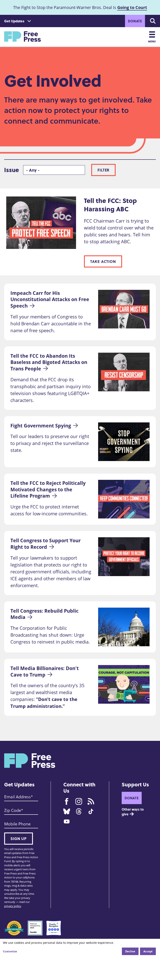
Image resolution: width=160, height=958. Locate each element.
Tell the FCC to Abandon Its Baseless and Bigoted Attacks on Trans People (49, 362)
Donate (135, 21)
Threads (78, 811)
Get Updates (14, 21)
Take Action (103, 261)
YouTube (66, 821)
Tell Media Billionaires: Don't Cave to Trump (45, 671)
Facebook (66, 801)
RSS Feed (91, 801)
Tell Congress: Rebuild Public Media (45, 614)
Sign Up (18, 838)
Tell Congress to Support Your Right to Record (46, 543)
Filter (103, 170)
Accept (147, 951)
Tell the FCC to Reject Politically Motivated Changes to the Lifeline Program (48, 489)
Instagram (78, 801)
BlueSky (66, 811)
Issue (11, 170)
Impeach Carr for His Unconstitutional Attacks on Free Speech (50, 299)
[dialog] (80, 948)
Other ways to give (133, 811)
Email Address (17, 797)
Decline (130, 951)
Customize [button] (10, 951)
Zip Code (12, 810)
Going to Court (132, 7)
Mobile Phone (17, 824)
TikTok (91, 811)
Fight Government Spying (40, 425)
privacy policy (12, 906)
